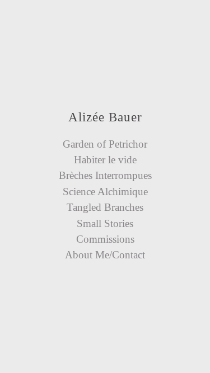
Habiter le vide (105, 160)
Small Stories (105, 223)
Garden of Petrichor (105, 144)
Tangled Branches (105, 207)
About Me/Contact (105, 255)
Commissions (105, 239)
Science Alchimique (105, 191)
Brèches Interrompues (105, 175)
